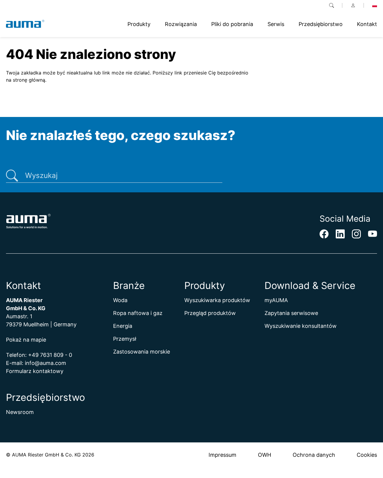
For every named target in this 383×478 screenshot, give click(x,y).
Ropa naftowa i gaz (137, 313)
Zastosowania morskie (141, 351)
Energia (122, 326)
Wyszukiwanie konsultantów (301, 326)
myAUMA (276, 300)
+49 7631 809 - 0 (50, 355)
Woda (120, 300)
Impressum (222, 455)
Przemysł (124, 339)
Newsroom (20, 412)
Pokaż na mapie (26, 340)
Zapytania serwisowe (291, 313)
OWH (264, 455)
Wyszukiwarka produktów (217, 300)
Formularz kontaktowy (34, 371)
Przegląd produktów (210, 313)
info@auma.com (45, 363)
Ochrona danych (314, 455)
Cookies (367, 455)
